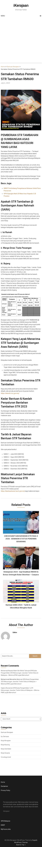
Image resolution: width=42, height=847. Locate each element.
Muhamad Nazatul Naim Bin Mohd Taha (14, 670)
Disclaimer (4, 786)
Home (3, 66)
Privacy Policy (5, 790)
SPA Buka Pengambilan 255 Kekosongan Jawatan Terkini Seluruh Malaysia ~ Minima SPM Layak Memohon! (19, 673)
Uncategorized (6, 757)
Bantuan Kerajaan (13, 66)
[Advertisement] (21, 40)
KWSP (3, 825)
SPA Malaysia (5, 821)
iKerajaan (21, 5)
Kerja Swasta (5, 753)
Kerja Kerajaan (6, 740)
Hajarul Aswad (6, 688)
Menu (3, 16)
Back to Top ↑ (21, 845)
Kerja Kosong (5, 745)
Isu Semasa (5, 736)
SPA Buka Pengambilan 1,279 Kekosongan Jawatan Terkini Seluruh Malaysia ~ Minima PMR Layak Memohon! (20, 690)
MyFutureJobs (6, 829)
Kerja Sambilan (6, 749)
